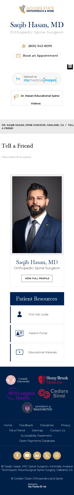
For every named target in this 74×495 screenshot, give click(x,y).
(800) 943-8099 (39, 46)
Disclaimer (47, 425)
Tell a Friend (17, 430)
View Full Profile (37, 278)
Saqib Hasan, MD (37, 27)
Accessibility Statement (36, 435)
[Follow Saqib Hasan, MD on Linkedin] (37, 456)
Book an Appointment (40, 55)
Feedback (26, 425)
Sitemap (37, 430)
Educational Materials (42, 352)
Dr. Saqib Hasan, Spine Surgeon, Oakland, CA (33, 125)
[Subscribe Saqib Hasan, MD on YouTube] (27, 456)
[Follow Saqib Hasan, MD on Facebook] (17, 456)
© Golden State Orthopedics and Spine (37, 478)
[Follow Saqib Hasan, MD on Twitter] (47, 456)
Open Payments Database (37, 440)
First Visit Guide (38, 314)
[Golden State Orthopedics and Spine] (37, 9)
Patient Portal (38, 333)
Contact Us (57, 430)
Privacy (65, 425)
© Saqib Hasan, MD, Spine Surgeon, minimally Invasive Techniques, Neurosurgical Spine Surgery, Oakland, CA (37, 468)
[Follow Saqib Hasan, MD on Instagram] (57, 456)
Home (8, 425)
